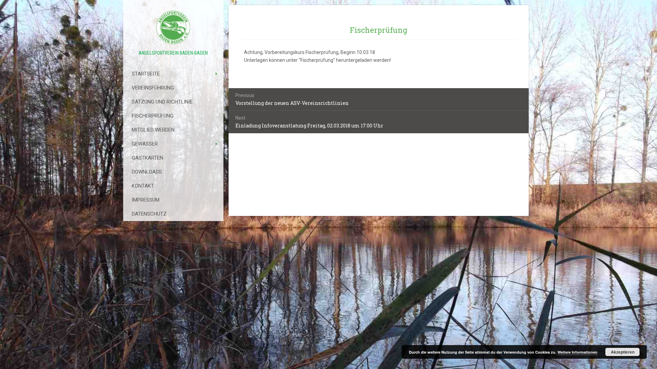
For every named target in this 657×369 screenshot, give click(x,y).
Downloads (147, 172)
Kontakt (143, 186)
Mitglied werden (153, 130)
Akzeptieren (622, 352)
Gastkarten (147, 158)
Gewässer (145, 144)
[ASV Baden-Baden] (173, 27)
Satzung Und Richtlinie (162, 102)
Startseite (146, 74)
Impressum (145, 200)
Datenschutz (149, 214)
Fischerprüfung (152, 116)
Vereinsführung (153, 88)
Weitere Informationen (577, 352)
